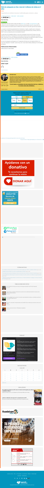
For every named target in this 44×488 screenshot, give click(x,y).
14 (16, 376)
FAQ (14, 473)
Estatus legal (33, 473)
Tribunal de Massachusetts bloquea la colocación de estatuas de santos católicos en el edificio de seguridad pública (21, 274)
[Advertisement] (22, 129)
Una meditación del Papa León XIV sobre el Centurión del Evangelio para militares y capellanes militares (19, 269)
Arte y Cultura (14, 57)
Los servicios (24, 473)
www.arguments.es (33, 23)
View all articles (4, 70)
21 (16, 378)
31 (33, 380)
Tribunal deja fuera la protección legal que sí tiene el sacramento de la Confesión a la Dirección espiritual (19, 273)
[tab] (16, 450)
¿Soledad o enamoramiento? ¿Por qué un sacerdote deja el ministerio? (14, 271)
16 (27, 376)
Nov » (5, 382)
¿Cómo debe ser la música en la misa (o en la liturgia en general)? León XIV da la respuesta (22, 286)
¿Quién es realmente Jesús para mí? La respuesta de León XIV (14, 397)
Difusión (29, 473)
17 (33, 376)
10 (33, 374)
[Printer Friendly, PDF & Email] (4, 22)
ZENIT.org (23, 23)
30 (27, 380)
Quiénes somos (10, 473)
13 (10, 376)
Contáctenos (24, 475)
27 (10, 380)
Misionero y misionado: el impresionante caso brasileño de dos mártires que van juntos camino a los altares (24, 303)
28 (16, 380)
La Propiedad (18, 473)
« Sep (3, 382)
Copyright (19, 475)
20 (10, 378)
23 (27, 378)
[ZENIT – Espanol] (12, 2)
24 (33, 378)
